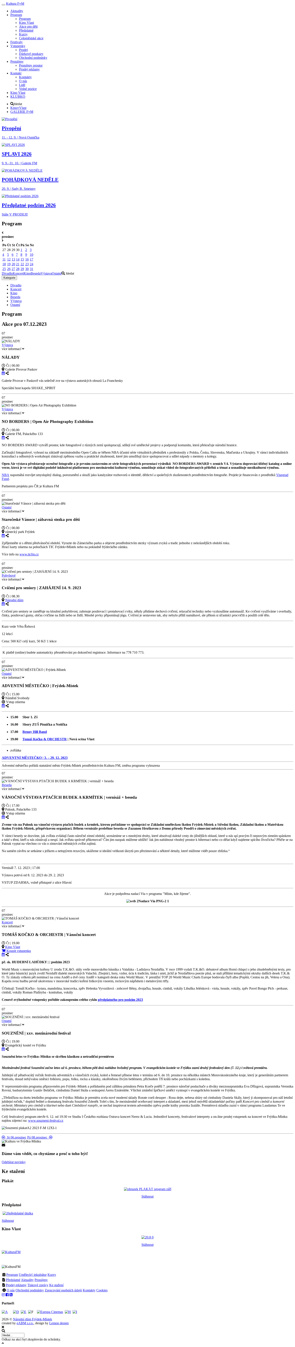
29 (22, 269)
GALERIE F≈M (21, 112)
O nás (11, 1290)
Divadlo (7, 273)
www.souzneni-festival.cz (45, 1120)
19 (9, 264)
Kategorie (9, 277)
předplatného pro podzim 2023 (120, 999)
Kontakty (89, 1290)
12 (9, 259)
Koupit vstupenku (18, 951)
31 (31, 269)
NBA (5, 475)
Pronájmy (41, 1280)
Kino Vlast (12, 947)
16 (27, 259)
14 (17, 259)
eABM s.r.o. (25, 1323)
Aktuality (27, 1280)
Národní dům (14, 600)
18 (4, 264)
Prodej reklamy (16, 1285)
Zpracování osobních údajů (63, 1290)
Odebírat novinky (14, 1162)
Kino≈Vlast (18, 108)
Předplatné (13, 1280)
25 (4, 269)
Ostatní (57, 273)
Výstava (46, 273)
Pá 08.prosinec (38, 1137)
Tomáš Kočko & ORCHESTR (44, 739)
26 (9, 269)
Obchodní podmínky (30, 1290)
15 (22, 259)
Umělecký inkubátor (33, 1275)
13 (13, 259)
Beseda (36, 273)
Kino (27, 273)
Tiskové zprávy (37, 1285)
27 (13, 269)
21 (17, 264)
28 (17, 269)
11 (4, 259)
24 (31, 264)
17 (31, 259)
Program (12, 1275)
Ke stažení (56, 1285)
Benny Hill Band (34, 732)
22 (22, 264)
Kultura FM (15, 3)
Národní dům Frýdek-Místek (32, 1319)
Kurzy (52, 1275)
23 (27, 264)
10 (31, 254)
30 (27, 269)
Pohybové (9, 575)
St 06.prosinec (15, 1137)
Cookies (102, 1290)
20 (13, 264)
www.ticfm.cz (29, 554)
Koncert (18, 273)
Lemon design (59, 1323)
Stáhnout (147, 1196)
